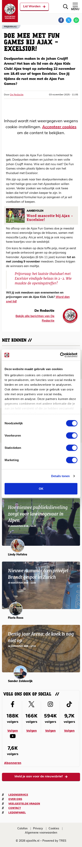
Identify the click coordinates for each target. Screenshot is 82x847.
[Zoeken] (65, 6)
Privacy (38, 828)
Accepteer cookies (59, 127)
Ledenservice (18, 794)
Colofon (22, 828)
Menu (75, 9)
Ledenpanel (17, 812)
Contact (14, 808)
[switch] (71, 435)
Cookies (54, 828)
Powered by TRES (54, 840)
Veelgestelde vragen (24, 803)
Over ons (15, 799)
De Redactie (16, 95)
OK (41, 488)
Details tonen (60, 476)
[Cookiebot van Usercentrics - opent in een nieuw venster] (60, 355)
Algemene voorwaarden (41, 832)
